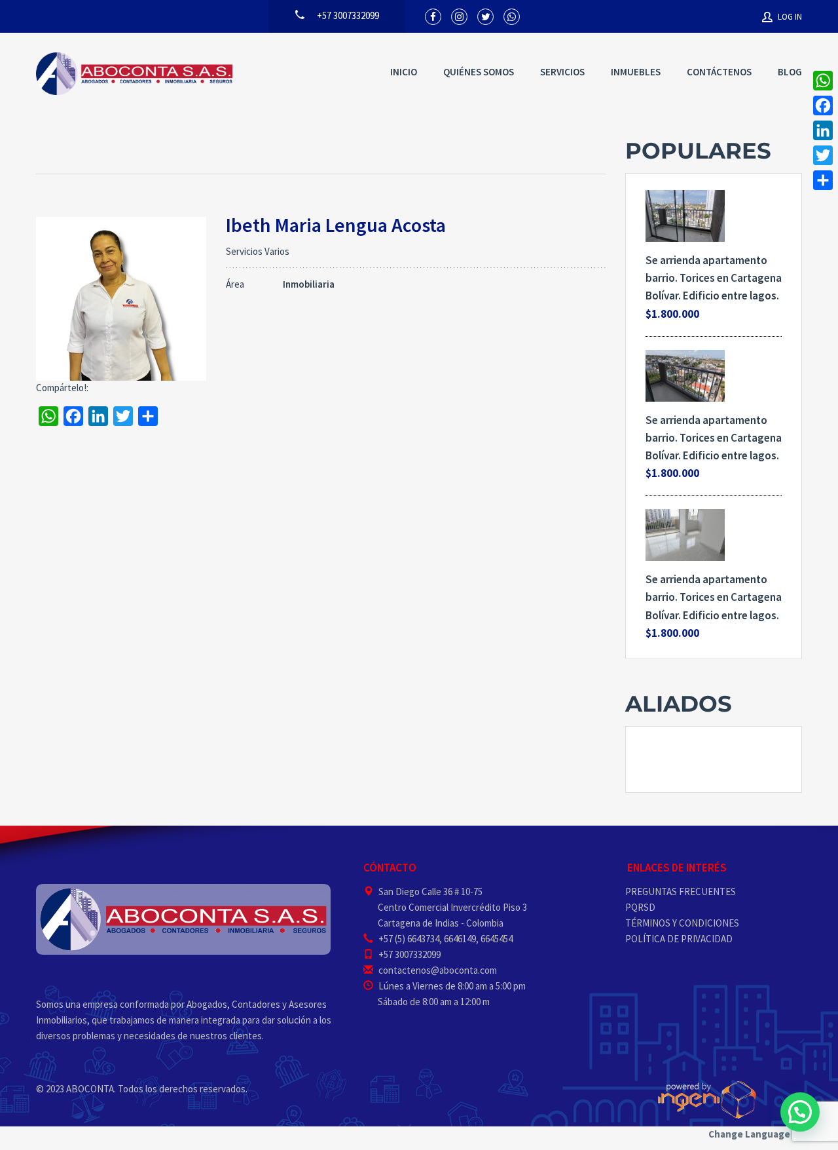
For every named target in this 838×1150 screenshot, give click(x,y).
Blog (790, 72)
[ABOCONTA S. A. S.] (134, 73)
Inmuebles (636, 72)
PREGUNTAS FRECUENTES (680, 891)
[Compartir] (823, 180)
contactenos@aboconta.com (437, 970)
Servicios (562, 72)
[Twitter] (823, 155)
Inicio (403, 72)
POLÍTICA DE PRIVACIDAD (679, 938)
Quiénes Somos (478, 72)
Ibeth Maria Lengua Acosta (336, 224)
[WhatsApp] (823, 80)
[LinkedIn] (823, 130)
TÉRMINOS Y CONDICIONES (682, 923)
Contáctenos (719, 72)
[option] (714, 759)
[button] (800, 1112)
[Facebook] (823, 105)
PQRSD (640, 907)
